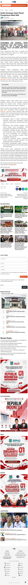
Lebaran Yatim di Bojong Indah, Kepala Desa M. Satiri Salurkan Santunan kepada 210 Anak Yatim (6, 245)
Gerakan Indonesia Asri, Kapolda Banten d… (15, 534)
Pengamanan (17, 184)
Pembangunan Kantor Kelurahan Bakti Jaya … (15, 312)
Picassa (8, 575)
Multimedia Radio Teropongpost (7, 557)
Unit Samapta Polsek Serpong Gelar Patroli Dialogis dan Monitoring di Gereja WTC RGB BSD (14, 95)
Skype (8, 573)
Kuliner (8, 325)
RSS (15, 577)
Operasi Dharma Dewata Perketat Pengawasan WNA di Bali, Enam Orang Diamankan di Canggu (13, 347)
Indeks (7, 551)
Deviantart (8, 571)
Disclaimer (7, 555)
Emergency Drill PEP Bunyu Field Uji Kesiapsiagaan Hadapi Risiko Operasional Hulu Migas (13, 353)
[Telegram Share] (23, 189)
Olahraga (8, 320)
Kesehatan (13, 538)
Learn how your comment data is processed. (12, 280)
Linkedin (21, 569)
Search (2, 285)
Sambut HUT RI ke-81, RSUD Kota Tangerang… (11, 530)
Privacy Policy (20, 553)
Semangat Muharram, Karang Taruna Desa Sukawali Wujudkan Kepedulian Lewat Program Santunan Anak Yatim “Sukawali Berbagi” (21, 246)
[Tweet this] (20, 189)
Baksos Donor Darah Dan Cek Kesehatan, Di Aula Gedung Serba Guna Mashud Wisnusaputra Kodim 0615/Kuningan (14, 88)
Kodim (7, 184)
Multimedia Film (20, 557)
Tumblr (21, 565)
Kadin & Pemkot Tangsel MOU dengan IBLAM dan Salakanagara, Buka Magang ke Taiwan (11, 344)
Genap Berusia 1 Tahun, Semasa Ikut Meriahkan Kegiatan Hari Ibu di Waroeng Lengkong (21, 195)
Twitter (21, 563)
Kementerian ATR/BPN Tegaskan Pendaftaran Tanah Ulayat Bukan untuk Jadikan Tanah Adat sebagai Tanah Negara (21, 230)
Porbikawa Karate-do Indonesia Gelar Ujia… (15, 322)
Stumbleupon (8, 567)
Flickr (21, 575)
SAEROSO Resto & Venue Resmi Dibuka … (16, 327)
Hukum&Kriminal (9, 331)
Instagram (8, 569)
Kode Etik (7, 553)
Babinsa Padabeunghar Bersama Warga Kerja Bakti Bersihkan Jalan (6, 195)
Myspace (21, 571)
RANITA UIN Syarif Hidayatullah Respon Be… (15, 317)
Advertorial (9, 310)
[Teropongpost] (14, 2)
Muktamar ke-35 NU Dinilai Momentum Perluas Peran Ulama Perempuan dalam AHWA (6, 215)
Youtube (21, 573)
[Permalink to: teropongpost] (1, 17)
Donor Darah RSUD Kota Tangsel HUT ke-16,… (16, 539)
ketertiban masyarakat (6, 111)
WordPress (21, 567)
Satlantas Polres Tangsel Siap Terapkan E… (15, 333)
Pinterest (8, 565)
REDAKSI (20, 551)
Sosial (7, 315)
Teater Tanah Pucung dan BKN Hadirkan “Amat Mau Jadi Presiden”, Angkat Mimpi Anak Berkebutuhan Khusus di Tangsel (6, 230)
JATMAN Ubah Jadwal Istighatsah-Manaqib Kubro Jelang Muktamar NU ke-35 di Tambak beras (21, 215)
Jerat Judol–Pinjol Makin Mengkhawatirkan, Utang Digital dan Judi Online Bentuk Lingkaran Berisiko (13, 340)
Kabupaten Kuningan (5, 79)
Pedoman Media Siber (20, 555)
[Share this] (17, 189)
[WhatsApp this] (26, 189)
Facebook (8, 563)
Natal (12, 184)
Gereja (2, 184)
